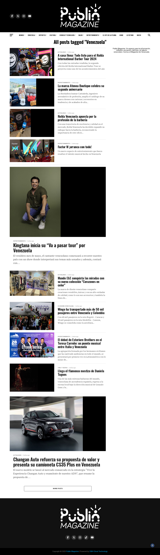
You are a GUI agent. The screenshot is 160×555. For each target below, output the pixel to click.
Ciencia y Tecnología (67, 35)
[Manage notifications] (152, 545)
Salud (80, 35)
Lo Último (130, 35)
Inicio (139, 35)
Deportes (42, 35)
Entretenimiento (92, 35)
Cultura (53, 35)
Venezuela (31, 35)
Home (121, 35)
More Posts (58, 488)
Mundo (21, 35)
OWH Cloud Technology (98, 551)
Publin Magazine (72, 551)
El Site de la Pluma (109, 35)
